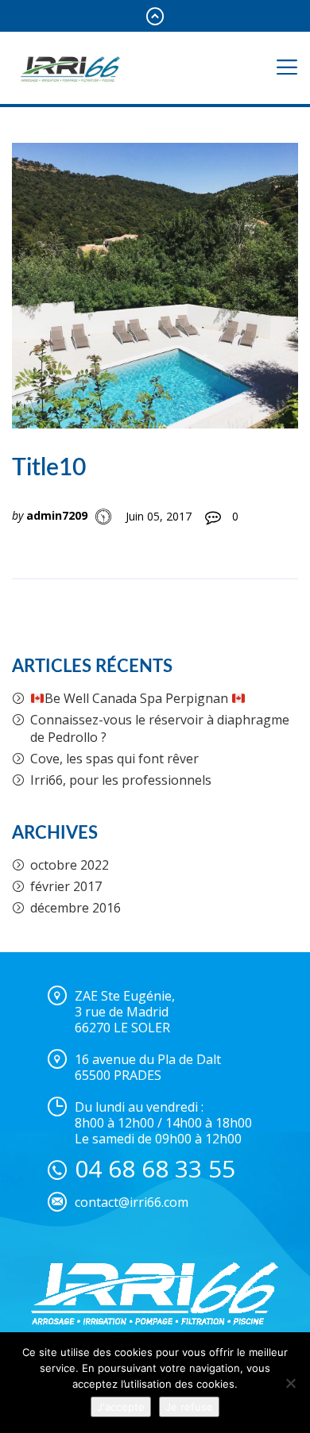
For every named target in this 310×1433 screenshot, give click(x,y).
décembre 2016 (75, 907)
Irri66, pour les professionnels (120, 780)
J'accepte (121, 1406)
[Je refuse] (290, 1383)
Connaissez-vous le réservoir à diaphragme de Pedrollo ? (159, 728)
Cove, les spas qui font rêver (114, 758)
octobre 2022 (69, 865)
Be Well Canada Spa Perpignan (138, 698)
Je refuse (189, 1406)
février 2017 (66, 886)
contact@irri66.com (131, 1202)
